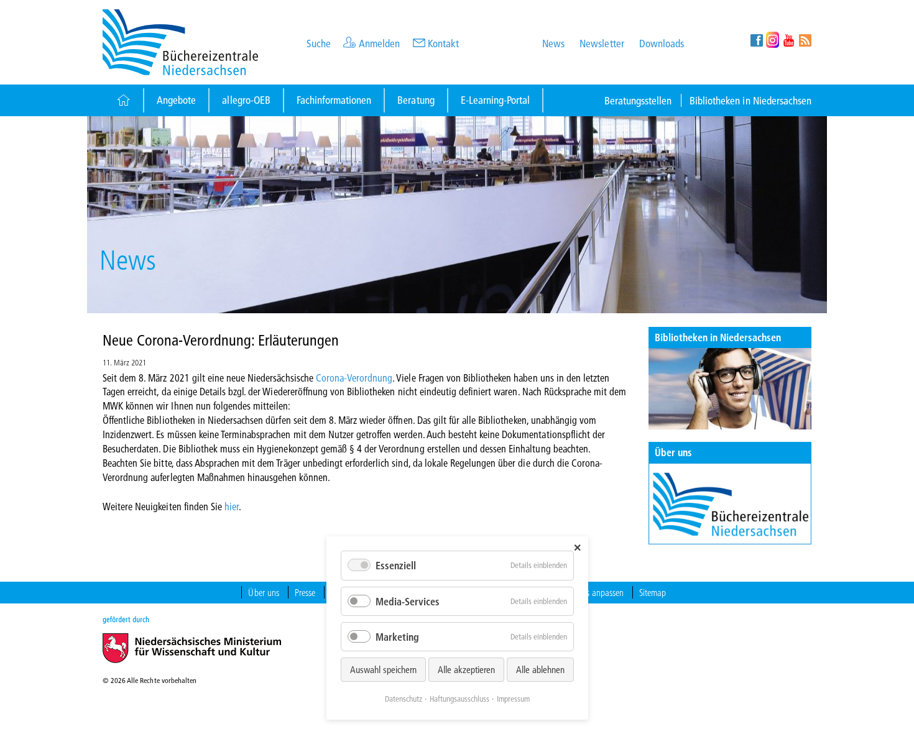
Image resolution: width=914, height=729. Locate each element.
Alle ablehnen (540, 669)
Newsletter (601, 43)
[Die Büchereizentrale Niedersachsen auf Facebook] (756, 40)
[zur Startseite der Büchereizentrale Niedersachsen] (180, 40)
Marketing (397, 636)
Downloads (661, 43)
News (553, 43)
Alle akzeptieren (466, 669)
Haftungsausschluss (459, 699)
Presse (305, 592)
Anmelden (379, 43)
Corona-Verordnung (354, 377)
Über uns (673, 452)
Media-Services (408, 601)
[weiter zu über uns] (730, 503)
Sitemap (652, 592)
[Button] (123, 100)
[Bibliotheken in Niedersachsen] (730, 388)
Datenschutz (403, 699)
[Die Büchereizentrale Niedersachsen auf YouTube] (788, 40)
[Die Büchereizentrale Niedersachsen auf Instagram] (772, 40)
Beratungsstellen (638, 100)
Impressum (513, 699)
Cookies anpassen (593, 592)
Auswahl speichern (383, 669)
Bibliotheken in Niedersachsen (750, 100)
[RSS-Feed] (804, 40)
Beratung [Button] (415, 99)
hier (231, 506)
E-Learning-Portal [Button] (495, 99)
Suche (319, 43)
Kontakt (443, 43)
